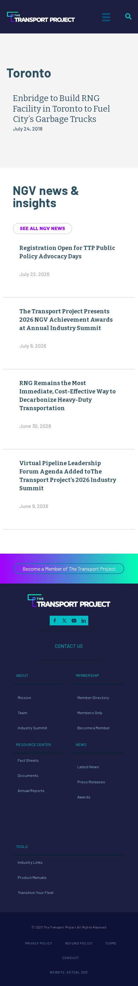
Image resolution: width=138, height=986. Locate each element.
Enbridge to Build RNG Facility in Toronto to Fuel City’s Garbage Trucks (61, 108)
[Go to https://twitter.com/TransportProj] (64, 620)
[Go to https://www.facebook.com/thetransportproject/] (54, 620)
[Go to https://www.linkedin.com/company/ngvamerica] (83, 620)
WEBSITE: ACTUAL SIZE (69, 972)
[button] (69, 568)
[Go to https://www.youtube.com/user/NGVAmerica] (74, 620)
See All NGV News (42, 228)
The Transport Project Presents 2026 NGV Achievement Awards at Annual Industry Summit (66, 320)
